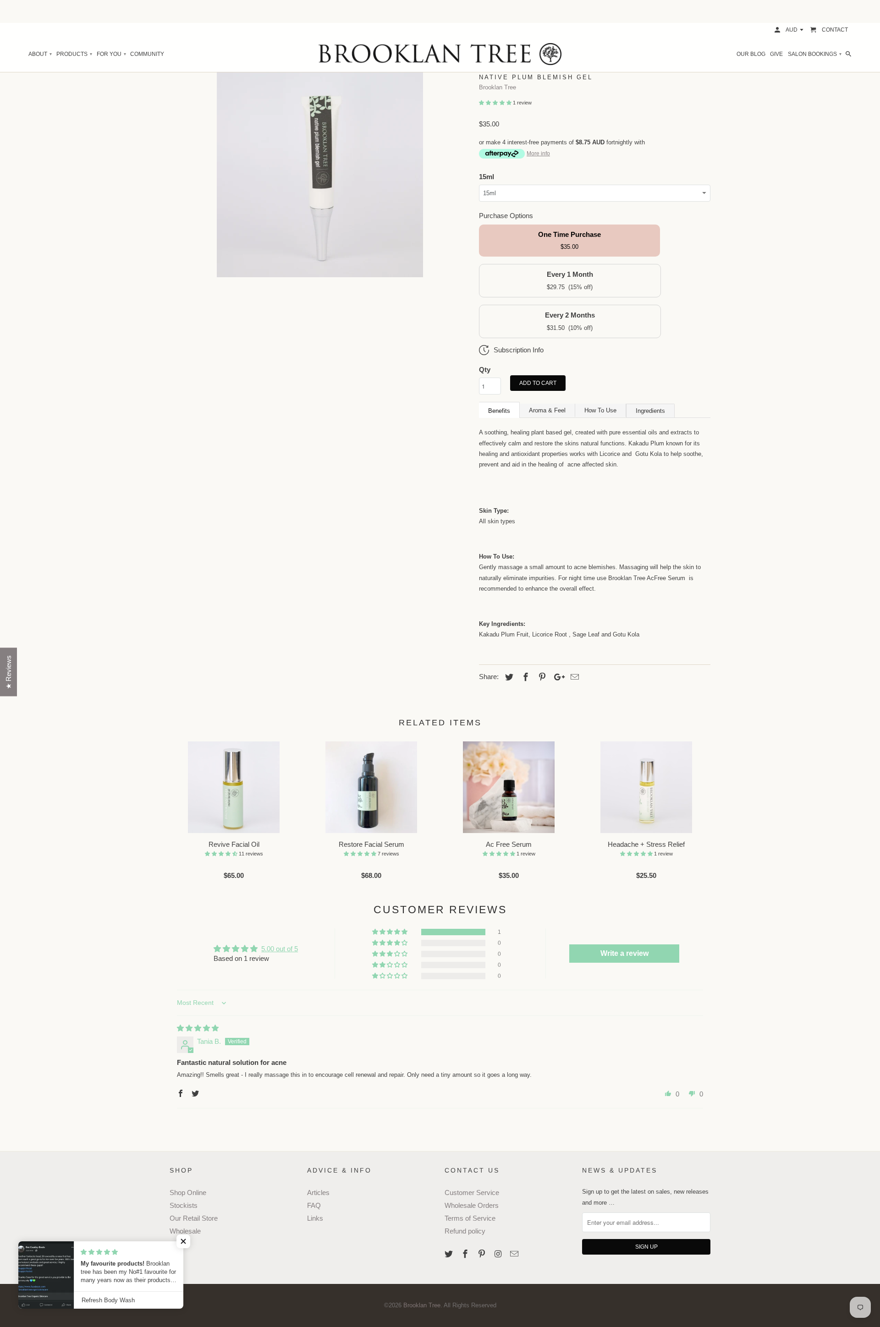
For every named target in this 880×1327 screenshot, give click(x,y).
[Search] (849, 54)
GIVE (776, 54)
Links (315, 1218)
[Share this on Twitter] (507, 677)
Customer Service (472, 1192)
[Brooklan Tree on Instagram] (499, 1254)
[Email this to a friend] (573, 677)
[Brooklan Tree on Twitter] (450, 1254)
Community (147, 54)
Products (74, 54)
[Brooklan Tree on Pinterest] (483, 1254)
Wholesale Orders (472, 1205)
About (39, 54)
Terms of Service (470, 1218)
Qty (484, 369)
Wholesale (185, 1231)
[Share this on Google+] (557, 677)
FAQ (314, 1205)
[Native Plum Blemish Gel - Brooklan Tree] (320, 174)
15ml (486, 177)
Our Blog (751, 54)
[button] (496, 102)
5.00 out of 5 (279, 949)
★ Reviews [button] (8, 672)
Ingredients (650, 410)
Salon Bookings (814, 54)
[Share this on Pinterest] (541, 677)
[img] (198, 1028)
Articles (318, 1192)
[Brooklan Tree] (440, 54)
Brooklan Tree (497, 87)
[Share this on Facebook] (524, 677)
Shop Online (188, 1192)
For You (111, 54)
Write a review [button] (624, 953)
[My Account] (778, 29)
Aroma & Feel (547, 410)
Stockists (184, 1205)
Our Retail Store (194, 1218)
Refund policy (465, 1231)
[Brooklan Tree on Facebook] (466, 1254)
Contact (835, 30)
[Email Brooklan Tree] (515, 1254)
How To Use (600, 410)
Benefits (499, 410)
